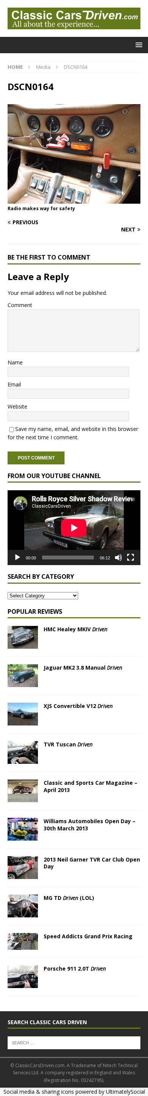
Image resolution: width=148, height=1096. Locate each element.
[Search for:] (74, 1042)
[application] (74, 527)
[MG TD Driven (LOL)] (23, 906)
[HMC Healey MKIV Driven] (23, 637)
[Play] (17, 557)
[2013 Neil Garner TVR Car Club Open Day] (23, 867)
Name (15, 362)
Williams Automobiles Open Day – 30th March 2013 (89, 824)
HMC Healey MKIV (75, 629)
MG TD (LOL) (69, 897)
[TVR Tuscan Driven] (23, 752)
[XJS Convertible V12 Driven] (23, 714)
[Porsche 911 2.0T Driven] (23, 976)
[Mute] (118, 557)
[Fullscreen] (130, 557)
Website (17, 406)
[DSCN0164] (74, 199)
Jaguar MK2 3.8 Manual (83, 667)
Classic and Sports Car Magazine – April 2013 (90, 786)
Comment (20, 305)
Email (14, 384)
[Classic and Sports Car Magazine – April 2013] (23, 790)
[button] (137, 45)
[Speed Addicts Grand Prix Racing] (23, 941)
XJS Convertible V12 (78, 706)
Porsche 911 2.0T (75, 968)
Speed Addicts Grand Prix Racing (88, 936)
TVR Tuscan (68, 744)
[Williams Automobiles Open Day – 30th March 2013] (23, 829)
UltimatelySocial (125, 1091)
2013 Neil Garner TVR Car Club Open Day (92, 863)
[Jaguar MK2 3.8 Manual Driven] (23, 675)
